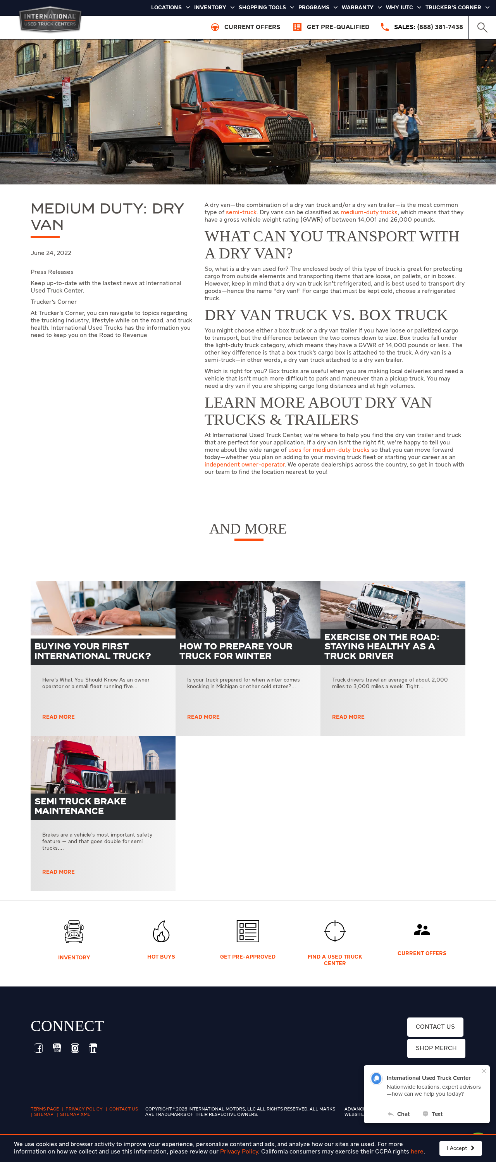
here (417, 1152)
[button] (482, 27)
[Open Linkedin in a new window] (93, 1048)
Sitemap (43, 1114)
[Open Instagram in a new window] (75, 1048)
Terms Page (45, 1109)
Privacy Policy (239, 1152)
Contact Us (435, 1027)
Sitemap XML (75, 1114)
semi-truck (241, 213)
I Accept (458, 1148)
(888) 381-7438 (440, 27)
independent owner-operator (244, 465)
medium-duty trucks (369, 213)
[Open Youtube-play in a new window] (56, 1048)
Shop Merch (436, 1048)
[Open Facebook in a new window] (38, 1048)
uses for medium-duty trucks (329, 450)
